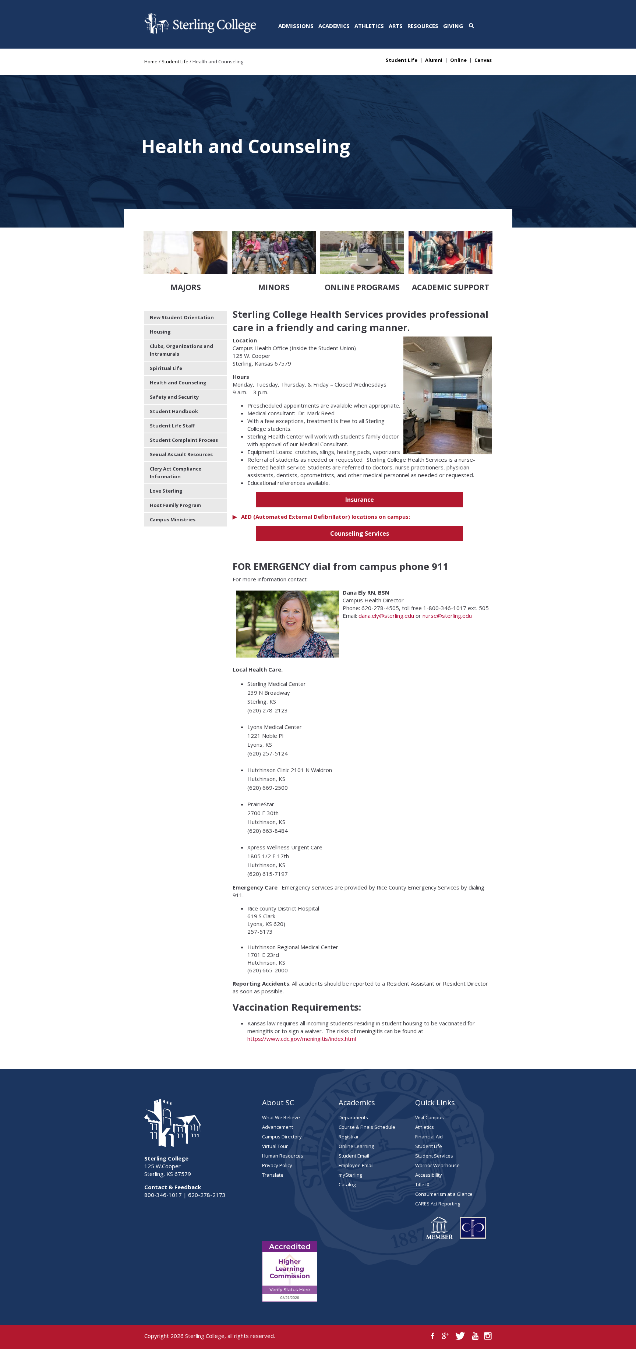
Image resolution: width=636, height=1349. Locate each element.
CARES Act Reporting (437, 1203)
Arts (396, 25)
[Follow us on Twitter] (460, 1336)
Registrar (349, 1136)
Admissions (296, 25)
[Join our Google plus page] (445, 1336)
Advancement (277, 1127)
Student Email (354, 1155)
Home (151, 61)
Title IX (422, 1184)
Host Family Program (175, 505)
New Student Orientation (182, 317)
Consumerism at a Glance (444, 1194)
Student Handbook (174, 411)
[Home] (200, 31)
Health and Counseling (178, 382)
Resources (422, 25)
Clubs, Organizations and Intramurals (181, 350)
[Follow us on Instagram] (488, 1336)
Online (458, 60)
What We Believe (281, 1117)
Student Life (175, 61)
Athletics (369, 25)
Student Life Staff (172, 425)
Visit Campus (429, 1117)
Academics (334, 25)
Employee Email (356, 1165)
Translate (272, 1175)
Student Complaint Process (184, 440)
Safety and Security (174, 397)
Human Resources (282, 1155)
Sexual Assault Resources (181, 454)
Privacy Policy (277, 1165)
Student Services (434, 1155)
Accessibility (428, 1175)
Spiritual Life (166, 368)
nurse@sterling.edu (447, 615)
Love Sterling (166, 490)
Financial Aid (429, 1136)
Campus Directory (282, 1136)
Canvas (483, 60)
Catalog (347, 1184)
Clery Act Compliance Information (175, 472)
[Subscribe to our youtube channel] (475, 1336)
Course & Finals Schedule (367, 1127)
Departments (353, 1117)
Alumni (433, 60)
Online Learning (356, 1146)
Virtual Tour (275, 1146)
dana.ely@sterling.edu (386, 615)
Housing (160, 331)
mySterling (350, 1175)
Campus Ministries (172, 519)
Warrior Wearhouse (437, 1165)
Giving (453, 25)
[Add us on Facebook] (433, 1336)
